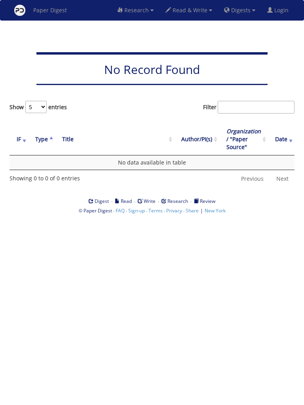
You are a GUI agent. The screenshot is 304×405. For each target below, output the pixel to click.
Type (41, 139)
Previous (252, 178)
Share (192, 210)
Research (136, 10)
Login (282, 10)
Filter (210, 107)
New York (215, 210)
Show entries (38, 107)
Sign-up (136, 210)
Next (282, 178)
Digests (241, 10)
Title (68, 139)
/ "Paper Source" (243, 139)
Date (281, 139)
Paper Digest (50, 10)
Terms (155, 210)
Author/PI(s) (196, 139)
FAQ (120, 210)
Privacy (174, 210)
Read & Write (190, 10)
